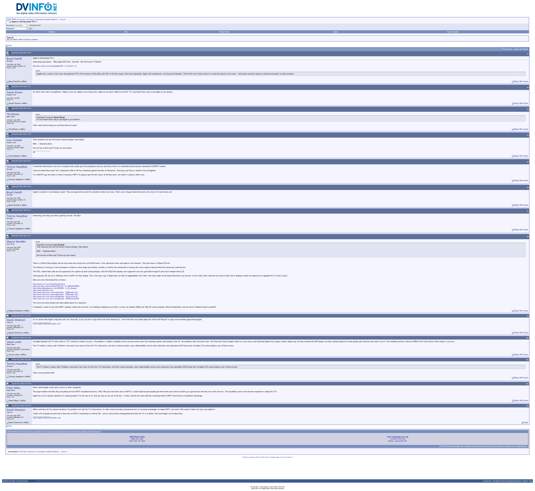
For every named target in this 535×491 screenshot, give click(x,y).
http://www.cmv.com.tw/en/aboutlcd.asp (49, 284)
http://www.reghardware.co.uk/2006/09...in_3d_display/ (55, 288)
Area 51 (63, 19)
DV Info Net (21, 19)
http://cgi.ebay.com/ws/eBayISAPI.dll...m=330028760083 (56, 286)
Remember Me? (35, 25)
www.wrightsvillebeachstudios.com (47, 324)
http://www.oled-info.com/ (43, 290)
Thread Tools (507, 49)
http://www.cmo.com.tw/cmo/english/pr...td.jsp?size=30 (55, 297)
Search (335, 32)
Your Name (10, 25)
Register (52, 32)
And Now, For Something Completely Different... (43, 19)
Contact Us (487, 481)
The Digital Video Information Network (507, 481)
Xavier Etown (15, 92)
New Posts (265, 457)
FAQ (125, 32)
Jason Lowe (14, 341)
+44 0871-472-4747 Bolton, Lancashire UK (398, 439)
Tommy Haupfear (17, 166)
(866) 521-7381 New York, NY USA (137, 439)
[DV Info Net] (37, 14)
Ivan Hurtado (14, 140)
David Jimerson (16, 319)
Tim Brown (13, 114)
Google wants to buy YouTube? (280, 457)
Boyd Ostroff (14, 58)
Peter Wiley (13, 387)
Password (10, 28)
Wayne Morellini (16, 241)
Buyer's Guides (453, 32)
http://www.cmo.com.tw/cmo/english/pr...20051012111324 (56, 299)
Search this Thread (521, 49)
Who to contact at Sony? (252, 457)
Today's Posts (224, 32)
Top (530, 481)
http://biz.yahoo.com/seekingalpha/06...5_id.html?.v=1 (55, 66)
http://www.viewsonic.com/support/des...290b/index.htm (55, 292)
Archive (525, 481)
